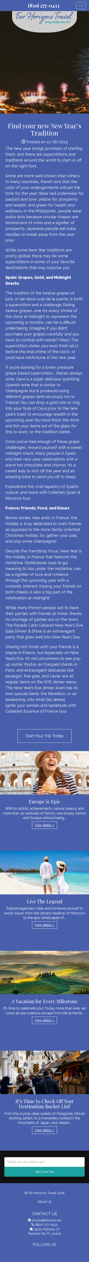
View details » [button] (44, 825)
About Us (44, 1201)
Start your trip (44, 1171)
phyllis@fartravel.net (46, 1220)
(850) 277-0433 (43, 5)
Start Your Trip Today (44, 735)
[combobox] (44, 1162)
